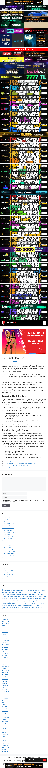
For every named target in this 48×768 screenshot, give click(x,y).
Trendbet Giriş (5, 519)
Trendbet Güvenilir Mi (7, 574)
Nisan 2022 (5, 700)
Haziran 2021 (5, 721)
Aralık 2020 (5, 734)
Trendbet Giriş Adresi (9, 467)
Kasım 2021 (5, 711)
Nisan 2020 (5, 751)
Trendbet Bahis (23, 590)
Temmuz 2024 (5, 642)
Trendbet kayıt (29, 600)
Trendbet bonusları (10, 592)
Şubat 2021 (5, 730)
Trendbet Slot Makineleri (8, 528)
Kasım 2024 (5, 634)
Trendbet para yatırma (39, 602)
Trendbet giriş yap (41, 596)
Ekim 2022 (4, 687)
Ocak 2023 (4, 681)
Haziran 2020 (5, 747)
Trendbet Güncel (9, 598)
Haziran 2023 (5, 670)
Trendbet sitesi (37, 603)
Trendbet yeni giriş (36, 605)
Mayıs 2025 (5, 625)
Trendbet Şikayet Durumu (8, 540)
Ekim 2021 (4, 713)
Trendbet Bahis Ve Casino (8, 555)
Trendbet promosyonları (28, 603)
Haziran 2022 (5, 696)
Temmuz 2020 (5, 745)
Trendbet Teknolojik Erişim (8, 545)
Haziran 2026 (5, 621)
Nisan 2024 (5, 649)
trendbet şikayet (35, 607)
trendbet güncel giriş (39, 598)
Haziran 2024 (5, 644)
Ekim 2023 (4, 662)
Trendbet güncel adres (17, 598)
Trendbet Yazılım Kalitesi (8, 553)
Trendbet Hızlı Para (7, 534)
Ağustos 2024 (5, 640)
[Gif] (24, 134)
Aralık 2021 (4, 709)
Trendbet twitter (18, 605)
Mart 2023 (4, 677)
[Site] (24, 82)
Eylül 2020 (4, 741)
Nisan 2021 (5, 726)
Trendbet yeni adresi (27, 605)
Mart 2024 (4, 651)
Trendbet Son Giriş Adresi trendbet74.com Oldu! (16, 465)
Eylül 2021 (4, 715)
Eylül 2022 (4, 689)
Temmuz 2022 (5, 694)
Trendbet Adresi (6, 517)
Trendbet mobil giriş (7, 602)
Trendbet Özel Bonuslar (8, 523)
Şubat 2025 (5, 627)
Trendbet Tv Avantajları (8, 543)
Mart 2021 (4, 728)
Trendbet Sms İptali (7, 538)
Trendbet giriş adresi (30, 596)
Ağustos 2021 (5, 717)
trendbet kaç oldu (37, 600)
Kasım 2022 (5, 685)
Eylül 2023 (4, 664)
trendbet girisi (21, 596)
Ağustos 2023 (5, 666)
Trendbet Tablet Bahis (7, 530)
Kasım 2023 (5, 659)
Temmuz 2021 (5, 719)
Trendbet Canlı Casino (31, 592)
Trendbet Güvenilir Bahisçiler (9, 532)
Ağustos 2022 (5, 691)
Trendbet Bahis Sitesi (9, 461)
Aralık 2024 (5, 632)
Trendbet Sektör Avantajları (9, 526)
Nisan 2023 (5, 674)
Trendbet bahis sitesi (21, 463)
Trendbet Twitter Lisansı (8, 549)
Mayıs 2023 (5, 672)
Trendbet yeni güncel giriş (9, 607)
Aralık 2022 (5, 683)
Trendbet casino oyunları (33, 594)
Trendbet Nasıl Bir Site (7, 576)
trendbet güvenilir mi (19, 600)
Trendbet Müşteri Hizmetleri (16, 602)
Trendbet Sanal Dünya (7, 547)
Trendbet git (4, 598)
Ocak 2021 (4, 732)
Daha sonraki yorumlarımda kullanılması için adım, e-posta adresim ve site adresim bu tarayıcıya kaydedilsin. (24, 501)
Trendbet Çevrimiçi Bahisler (9, 551)
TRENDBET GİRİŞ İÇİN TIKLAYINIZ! (24, 49)
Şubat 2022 (5, 704)
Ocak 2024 (4, 655)
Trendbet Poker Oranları (8, 536)
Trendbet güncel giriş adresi (7, 600)
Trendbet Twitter (6, 579)
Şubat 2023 (5, 679)
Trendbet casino (23, 594)
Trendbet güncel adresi (27, 598)
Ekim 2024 (4, 636)
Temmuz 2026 (5, 619)
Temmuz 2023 (5, 668)
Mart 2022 (4, 702)
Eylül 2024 (4, 638)
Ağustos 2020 (5, 743)
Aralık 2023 (5, 657)
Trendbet (6, 463)
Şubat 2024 (5, 653)
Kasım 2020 (5, 736)
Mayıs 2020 (5, 749)
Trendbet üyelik (26, 607)
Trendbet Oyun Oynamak (8, 558)
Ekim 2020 (4, 738)
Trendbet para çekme (8, 603)
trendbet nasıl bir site (27, 602)
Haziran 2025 (5, 623)
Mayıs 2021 (5, 723)
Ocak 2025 (4, 630)
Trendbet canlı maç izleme (12, 594)
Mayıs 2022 (5, 698)
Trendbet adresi (14, 590)
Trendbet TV (10, 605)
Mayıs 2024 (5, 647)
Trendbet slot (12, 463)
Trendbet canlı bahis (19, 592)
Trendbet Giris (31, 463)
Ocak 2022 (4, 706)
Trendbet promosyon (18, 603)
